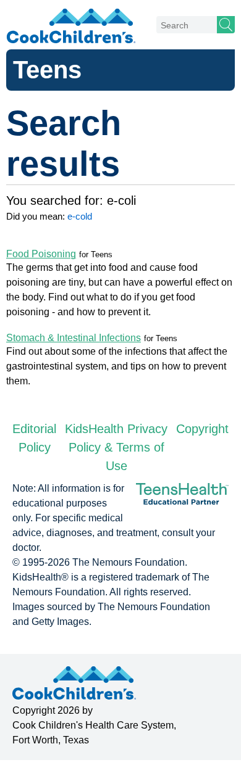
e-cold (79, 216)
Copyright (202, 429)
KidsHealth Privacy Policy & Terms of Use (116, 447)
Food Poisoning (41, 254)
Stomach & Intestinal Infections (73, 338)
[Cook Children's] (71, 21)
